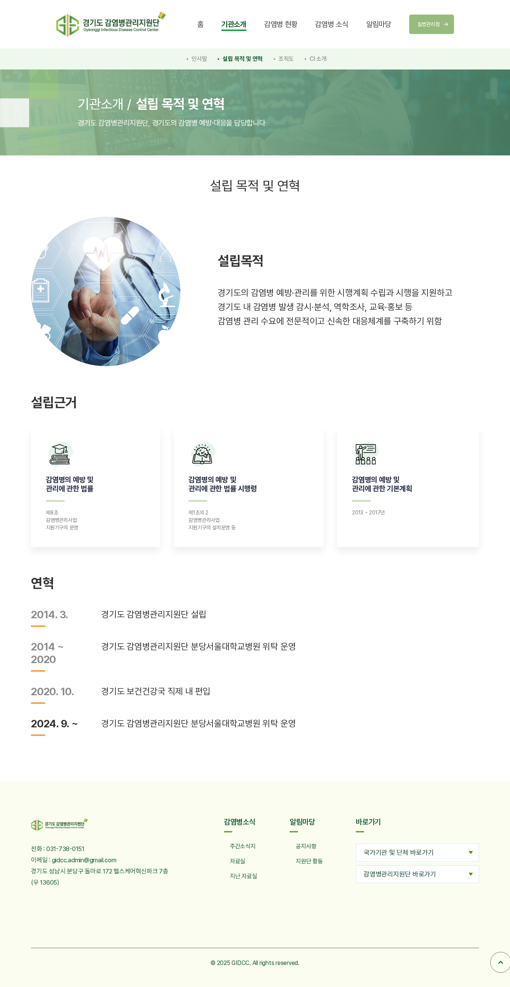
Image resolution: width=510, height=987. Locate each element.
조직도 (286, 59)
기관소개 (233, 24)
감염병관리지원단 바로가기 (400, 874)
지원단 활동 (309, 861)
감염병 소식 (331, 24)
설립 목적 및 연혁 (243, 59)
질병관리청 (428, 24)
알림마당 (378, 24)
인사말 (199, 59)
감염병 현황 (281, 24)
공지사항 (306, 847)
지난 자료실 (243, 876)
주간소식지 (243, 847)
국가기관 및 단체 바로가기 (399, 852)
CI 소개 (318, 59)
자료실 (237, 861)
